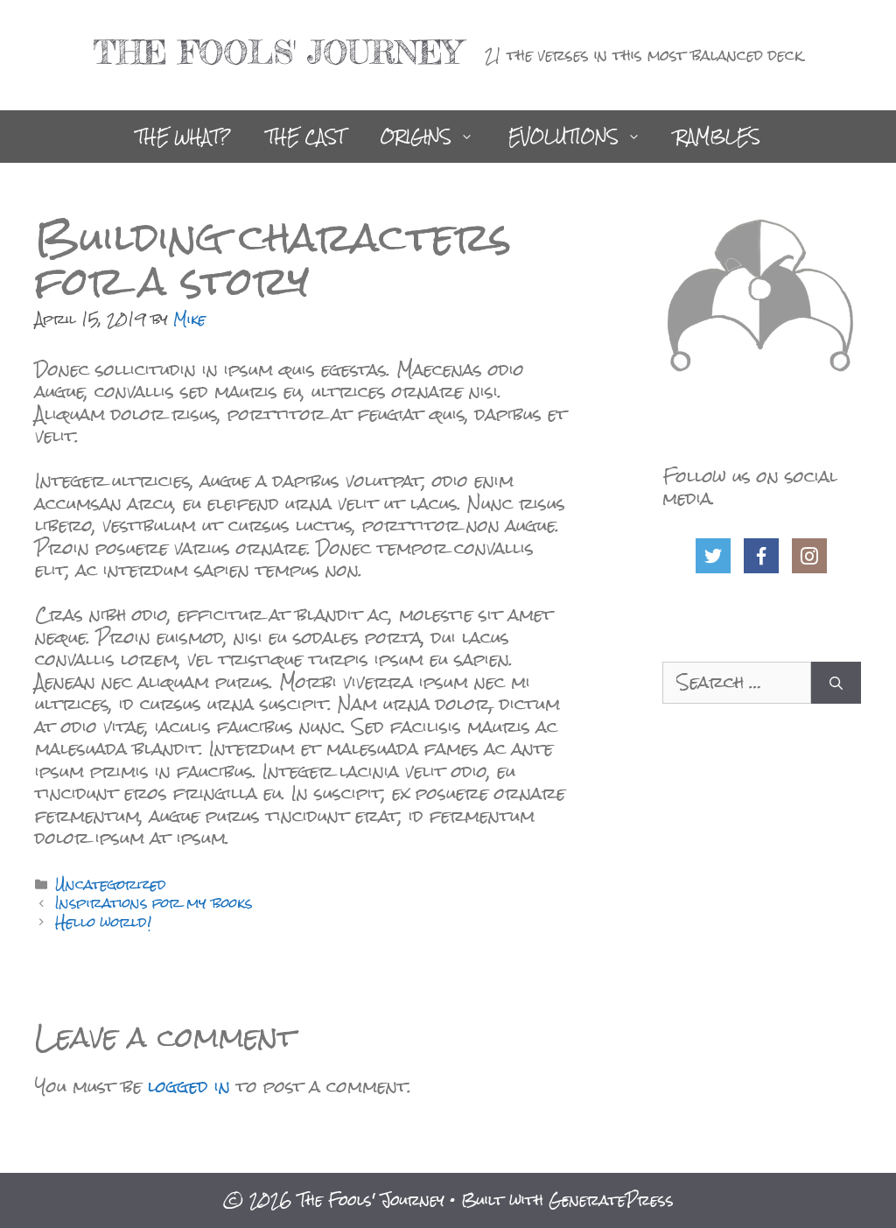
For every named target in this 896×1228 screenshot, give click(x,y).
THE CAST (305, 136)
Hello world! (103, 922)
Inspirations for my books (153, 902)
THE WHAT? (183, 136)
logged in (189, 1086)
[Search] (836, 683)
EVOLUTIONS (563, 136)
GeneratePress (611, 1200)
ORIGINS (416, 136)
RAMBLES (718, 136)
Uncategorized (110, 884)
